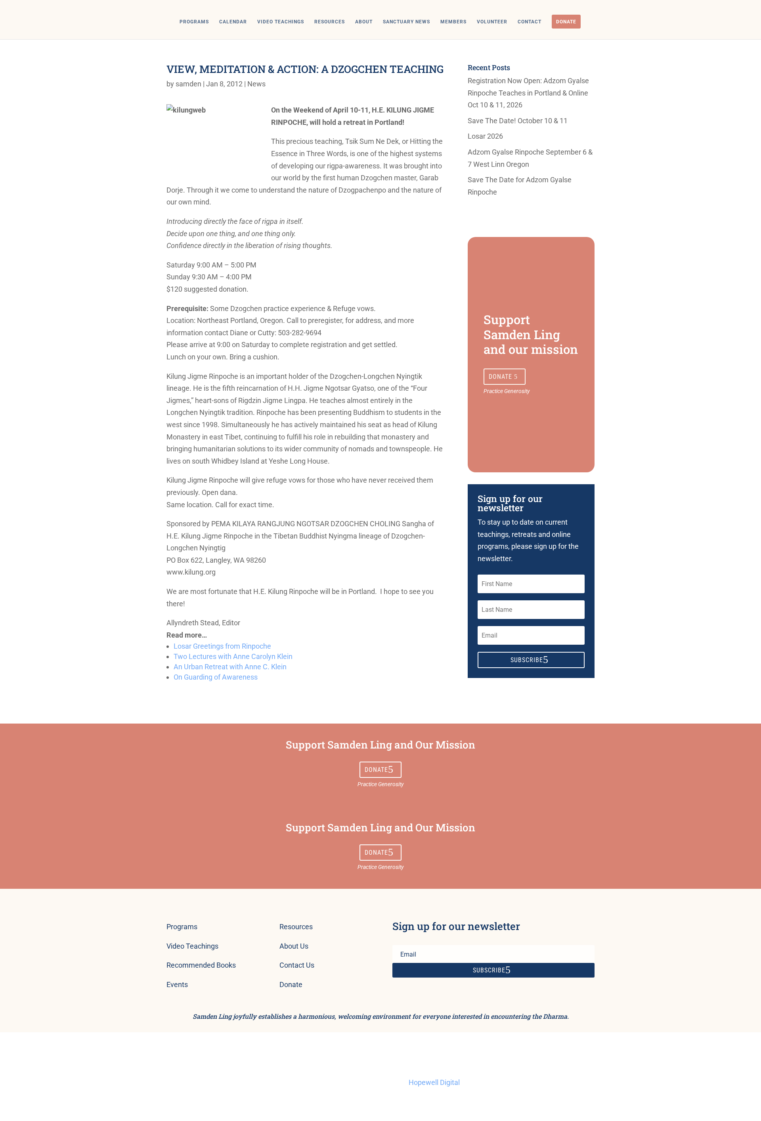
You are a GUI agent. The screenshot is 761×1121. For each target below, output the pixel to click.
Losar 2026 (485, 136)
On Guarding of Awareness (216, 677)
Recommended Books (201, 965)
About (364, 22)
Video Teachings (280, 22)
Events (177, 984)
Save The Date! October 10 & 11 (518, 120)
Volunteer (492, 22)
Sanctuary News (406, 22)
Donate (566, 22)
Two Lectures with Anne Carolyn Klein (233, 656)
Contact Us (296, 965)
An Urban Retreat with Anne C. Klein (230, 667)
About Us (293, 946)
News (256, 84)
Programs (194, 22)
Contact (529, 22)
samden (188, 84)
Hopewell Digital (434, 1082)
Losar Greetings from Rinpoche (222, 646)
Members (453, 22)
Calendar (233, 22)
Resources (329, 22)
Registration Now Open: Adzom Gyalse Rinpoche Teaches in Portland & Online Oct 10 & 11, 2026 (528, 92)
